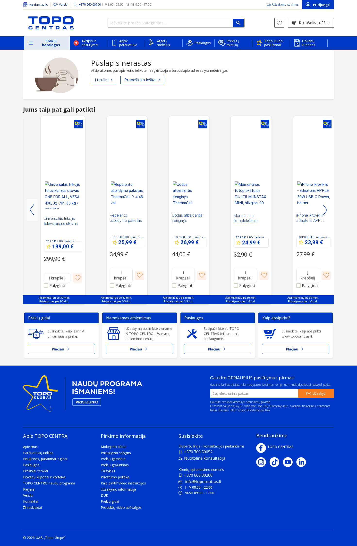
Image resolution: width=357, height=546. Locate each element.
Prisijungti (321, 4)
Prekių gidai (110, 501)
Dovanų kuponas (308, 43)
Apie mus (30, 446)
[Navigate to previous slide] (32, 210)
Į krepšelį (57, 278)
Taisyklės (108, 471)
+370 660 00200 (198, 475)
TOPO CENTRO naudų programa (49, 483)
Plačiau (58, 349)
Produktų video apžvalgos (121, 507)
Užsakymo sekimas (285, 4)
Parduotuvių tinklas (38, 453)
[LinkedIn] (303, 462)
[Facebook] (261, 448)
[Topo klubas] (82, 395)
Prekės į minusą (233, 43)
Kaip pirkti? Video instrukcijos (123, 483)
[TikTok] (276, 462)
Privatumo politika (258, 410)
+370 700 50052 (198, 452)
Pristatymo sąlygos (116, 453)
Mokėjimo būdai (113, 446)
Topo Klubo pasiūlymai (273, 43)
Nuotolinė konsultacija (204, 458)
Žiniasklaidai (32, 507)
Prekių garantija (113, 459)
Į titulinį (102, 79)
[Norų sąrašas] (279, 23)
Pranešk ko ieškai (140, 79)
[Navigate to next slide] (324, 210)
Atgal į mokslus (163, 43)
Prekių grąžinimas (115, 465)
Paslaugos (203, 43)
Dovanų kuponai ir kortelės (44, 477)
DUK (104, 495)
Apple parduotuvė (128, 43)
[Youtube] (289, 462)
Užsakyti (319, 393)
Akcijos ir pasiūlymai (90, 43)
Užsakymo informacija (118, 489)
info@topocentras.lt (203, 481)
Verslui (63, 4)
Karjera (28, 489)
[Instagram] (263, 462)
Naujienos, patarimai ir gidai (45, 459)
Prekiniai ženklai (35, 471)
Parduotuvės (38, 4)
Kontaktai (30, 501)
